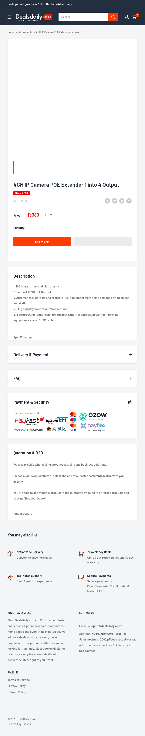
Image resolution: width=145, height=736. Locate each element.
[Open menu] (9, 17)
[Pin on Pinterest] (114, 201)
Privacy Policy (17, 685)
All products (25, 32)
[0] (134, 17)
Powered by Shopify (19, 724)
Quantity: (19, 227)
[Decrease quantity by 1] (32, 228)
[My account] (127, 17)
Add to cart (42, 242)
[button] (103, 241)
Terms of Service (19, 679)
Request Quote (22, 513)
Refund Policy (17, 692)
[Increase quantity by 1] (52, 228)
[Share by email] (129, 201)
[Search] (113, 17)
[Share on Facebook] (107, 201)
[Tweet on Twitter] (121, 201)
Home (11, 32)
